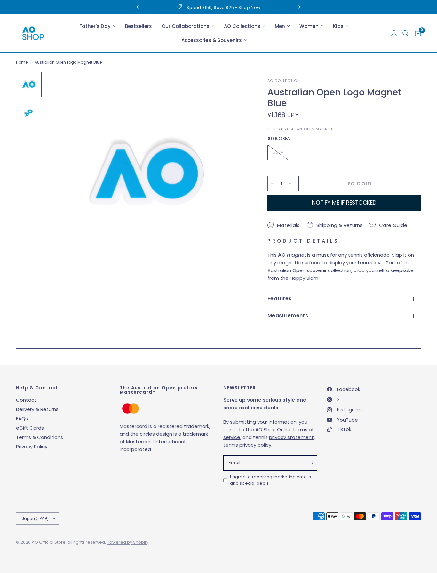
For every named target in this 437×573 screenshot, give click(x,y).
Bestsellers (138, 26)
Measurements (287, 315)
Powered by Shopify (127, 542)
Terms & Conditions (39, 437)
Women (309, 26)
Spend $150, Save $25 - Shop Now (223, 7)
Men (280, 26)
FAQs (22, 418)
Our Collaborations (186, 26)
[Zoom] (235, 85)
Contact (26, 400)
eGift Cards (30, 427)
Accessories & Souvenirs (211, 40)
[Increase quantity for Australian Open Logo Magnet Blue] (290, 183)
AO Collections (242, 26)
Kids (338, 26)
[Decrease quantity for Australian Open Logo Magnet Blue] (272, 183)
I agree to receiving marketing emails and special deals (270, 480)
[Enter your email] (311, 463)
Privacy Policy (31, 446)
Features (279, 298)
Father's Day (95, 26)
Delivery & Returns (37, 409)
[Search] (405, 33)
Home (22, 62)
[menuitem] (97, 26)
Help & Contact (37, 387)
